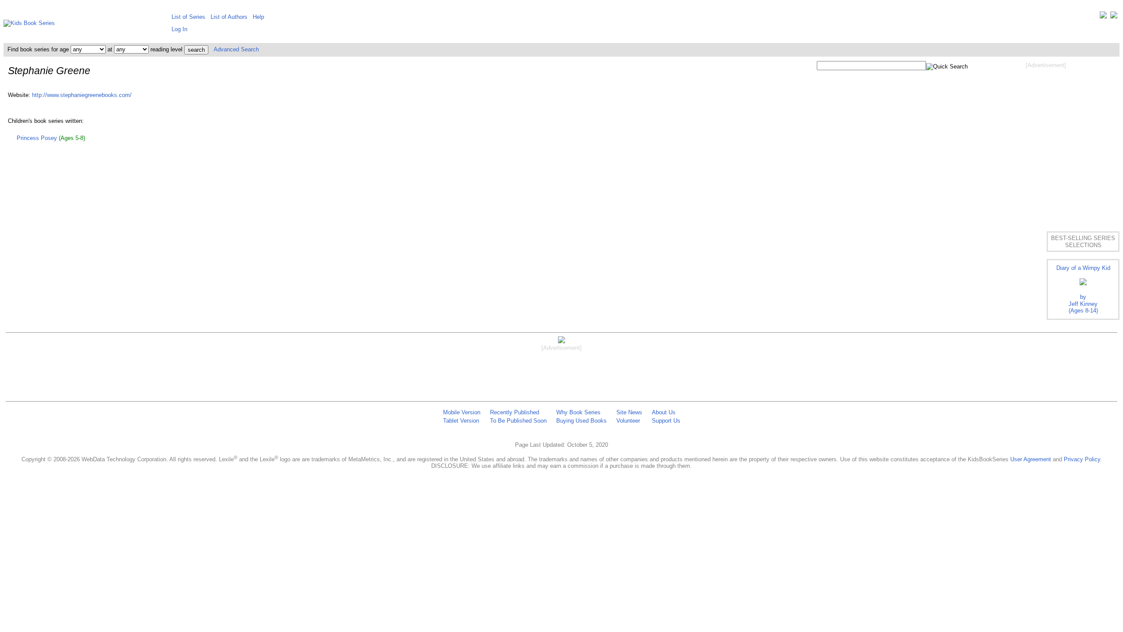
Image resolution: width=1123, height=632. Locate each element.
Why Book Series (578, 412)
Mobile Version (461, 412)
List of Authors (229, 17)
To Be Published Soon (518, 420)
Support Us (666, 420)
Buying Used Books (581, 420)
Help (258, 17)
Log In (179, 29)
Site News (629, 412)
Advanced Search (236, 49)
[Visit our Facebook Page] (1113, 17)
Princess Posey (37, 138)
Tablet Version (461, 420)
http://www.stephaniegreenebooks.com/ (82, 95)
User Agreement (1030, 459)
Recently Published (514, 412)
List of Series (188, 17)
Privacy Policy (1082, 459)
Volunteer (628, 420)
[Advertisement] (1045, 139)
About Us (664, 412)
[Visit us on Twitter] (1103, 17)
